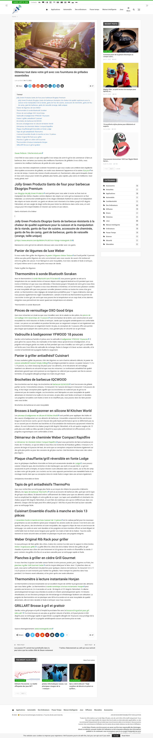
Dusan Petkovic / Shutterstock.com (28, 153)
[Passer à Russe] (76, 2)
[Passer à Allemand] (43, 2)
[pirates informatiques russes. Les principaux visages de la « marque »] (54, 673)
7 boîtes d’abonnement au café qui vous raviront (77, 648)
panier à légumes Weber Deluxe (59, 255)
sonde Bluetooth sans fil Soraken (45, 278)
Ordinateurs (110, 229)
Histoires (109, 217)
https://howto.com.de (108, 718)
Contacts (34, 2)
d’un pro (86, 170)
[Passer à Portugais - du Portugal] (62, 2)
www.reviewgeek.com (43, 629)
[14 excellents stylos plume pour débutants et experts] (120, 110)
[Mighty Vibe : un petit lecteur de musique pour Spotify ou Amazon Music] (120, 75)
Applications (55, 9)
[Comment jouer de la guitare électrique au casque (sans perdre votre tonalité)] (120, 40)
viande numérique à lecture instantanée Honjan (65, 586)
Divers (108, 213)
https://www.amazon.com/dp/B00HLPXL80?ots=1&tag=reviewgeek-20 (44, 240)
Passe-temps (94, 9)
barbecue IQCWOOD (61, 384)
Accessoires (110, 186)
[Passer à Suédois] (65, 2)
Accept (116, 736)
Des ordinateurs (80, 9)
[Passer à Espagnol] (51, 2)
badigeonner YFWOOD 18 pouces (75, 339)
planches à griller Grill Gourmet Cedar (29, 565)
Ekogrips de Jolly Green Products (30, 193)
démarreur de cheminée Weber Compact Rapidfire (36, 442)
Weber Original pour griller (25, 547)
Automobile (67, 9)
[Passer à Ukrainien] (54, 2)
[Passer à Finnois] (39, 2)
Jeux (121, 9)
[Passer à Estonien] (69, 2)
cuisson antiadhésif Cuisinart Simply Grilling (31, 363)
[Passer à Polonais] (73, 2)
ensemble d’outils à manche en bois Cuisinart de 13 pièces (38, 520)
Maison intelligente (109, 9)
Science (109, 236)
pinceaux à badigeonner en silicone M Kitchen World (38, 415)
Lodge (77, 463)
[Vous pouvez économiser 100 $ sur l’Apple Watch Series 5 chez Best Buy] (120, 145)
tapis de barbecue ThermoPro (36, 492)
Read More (126, 735)
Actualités (109, 189)
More (128, 11)
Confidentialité (111, 201)
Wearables (110, 244)
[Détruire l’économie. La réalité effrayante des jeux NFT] (27, 673)
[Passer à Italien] (47, 2)
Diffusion (109, 209)
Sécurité (109, 240)
